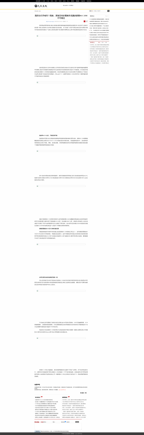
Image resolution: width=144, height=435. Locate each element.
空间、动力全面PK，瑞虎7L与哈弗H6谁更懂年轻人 (74, 407)
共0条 (42, 422)
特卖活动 (89, 1)
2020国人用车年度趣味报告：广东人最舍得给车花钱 (99, 26)
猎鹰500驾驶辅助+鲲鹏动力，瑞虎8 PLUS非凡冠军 (74, 417)
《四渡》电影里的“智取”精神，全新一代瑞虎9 (73, 411)
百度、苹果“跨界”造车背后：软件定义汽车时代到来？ (99, 28)
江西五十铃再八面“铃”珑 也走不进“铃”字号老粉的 (99, 33)
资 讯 (52, 1)
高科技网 (38, 1)
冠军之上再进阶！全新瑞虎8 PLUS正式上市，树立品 (47, 417)
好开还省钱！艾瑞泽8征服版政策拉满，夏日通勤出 (74, 403)
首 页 (44, 1)
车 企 (68, 1)
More (106, 16)
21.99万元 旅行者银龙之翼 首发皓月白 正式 (45, 411)
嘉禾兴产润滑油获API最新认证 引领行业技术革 (46, 409)
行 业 (48, 1)
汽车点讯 (36, 11)
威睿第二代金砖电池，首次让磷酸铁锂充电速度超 (46, 413)
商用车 (72, 1)
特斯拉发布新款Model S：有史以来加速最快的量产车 (99, 40)
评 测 (60, 1)
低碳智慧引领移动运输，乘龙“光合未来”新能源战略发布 (99, 22)
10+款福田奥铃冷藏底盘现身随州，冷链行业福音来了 (99, 19)
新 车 (56, 1)
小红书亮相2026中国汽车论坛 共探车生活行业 (73, 401)
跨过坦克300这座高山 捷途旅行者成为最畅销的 (46, 415)
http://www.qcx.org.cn (50, 21)
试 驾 (64, 1)
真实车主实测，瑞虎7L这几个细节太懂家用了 (72, 409)
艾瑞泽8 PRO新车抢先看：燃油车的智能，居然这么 (74, 415)
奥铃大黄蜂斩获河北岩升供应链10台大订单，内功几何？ (99, 24)
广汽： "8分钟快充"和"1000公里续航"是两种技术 (99, 31)
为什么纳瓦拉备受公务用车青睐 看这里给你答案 (99, 37)
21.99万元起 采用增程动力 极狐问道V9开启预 (45, 403)
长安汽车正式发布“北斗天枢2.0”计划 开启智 (45, 407)
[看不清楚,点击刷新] (77, 422)
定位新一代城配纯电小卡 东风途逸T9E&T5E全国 (46, 401)
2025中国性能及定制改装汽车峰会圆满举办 (45, 405)
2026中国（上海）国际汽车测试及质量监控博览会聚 (74, 399)
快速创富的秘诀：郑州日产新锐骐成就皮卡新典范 (99, 35)
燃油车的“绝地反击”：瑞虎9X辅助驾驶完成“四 (73, 405)
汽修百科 (83, 1)
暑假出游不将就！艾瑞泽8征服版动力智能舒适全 (73, 413)
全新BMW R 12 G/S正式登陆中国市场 (43, 399)
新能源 (77, 1)
